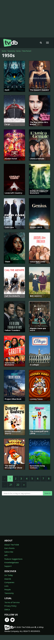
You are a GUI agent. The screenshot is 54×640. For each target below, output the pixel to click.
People (7, 589)
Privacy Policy (10, 606)
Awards (7, 579)
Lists (6, 586)
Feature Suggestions (13, 559)
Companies (9, 582)
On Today (8, 575)
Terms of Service (12, 602)
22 (17, 484)
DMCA (7, 609)
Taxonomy (11, 51)
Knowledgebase (11, 562)
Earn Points (9, 548)
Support (8, 566)
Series (18, 51)
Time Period (26, 51)
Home (4, 51)
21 (11, 484)
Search (47, 493)
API (5, 555)
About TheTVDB (11, 544)
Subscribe (8, 552)
